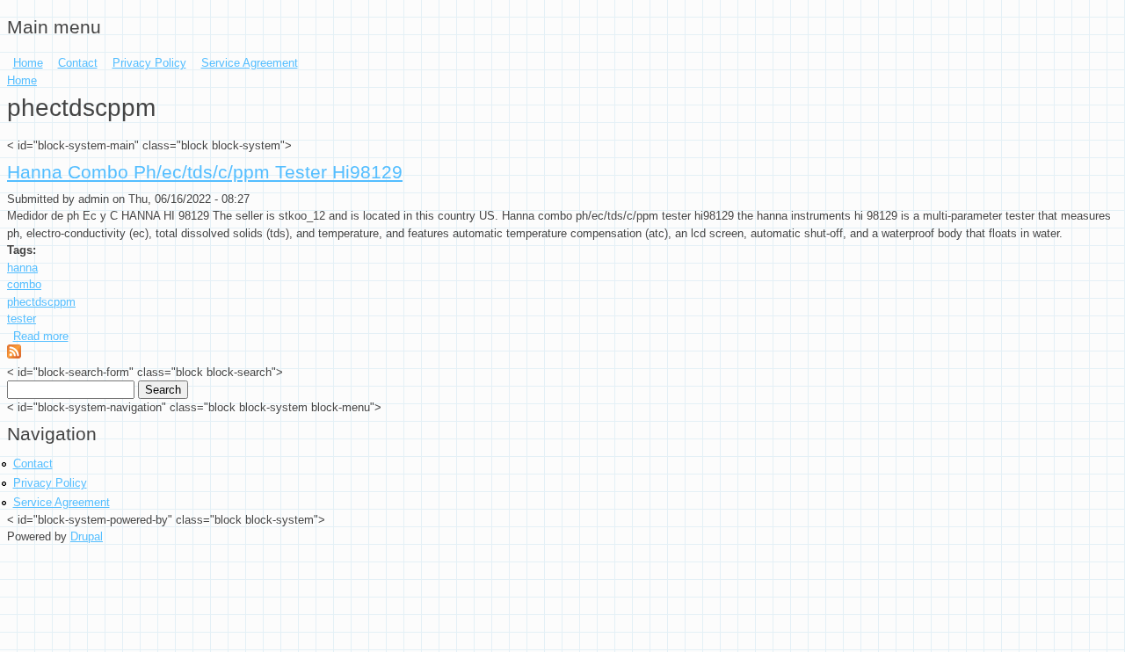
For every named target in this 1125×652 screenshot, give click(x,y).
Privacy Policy (149, 62)
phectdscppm (41, 301)
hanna (22, 267)
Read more (41, 336)
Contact (78, 62)
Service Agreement (249, 62)
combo (24, 284)
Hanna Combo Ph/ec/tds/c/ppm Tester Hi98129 (205, 172)
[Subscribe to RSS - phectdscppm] (14, 354)
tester (21, 318)
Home (28, 62)
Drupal (86, 536)
